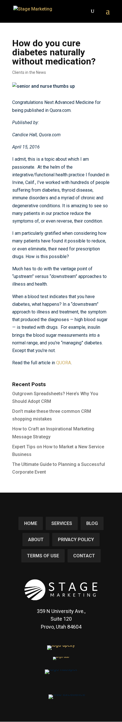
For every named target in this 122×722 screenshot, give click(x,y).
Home (30, 523)
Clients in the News (29, 72)
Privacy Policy (76, 539)
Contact (84, 555)
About (36, 539)
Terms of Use (43, 555)
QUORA (63, 362)
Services (61, 523)
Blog (92, 523)
